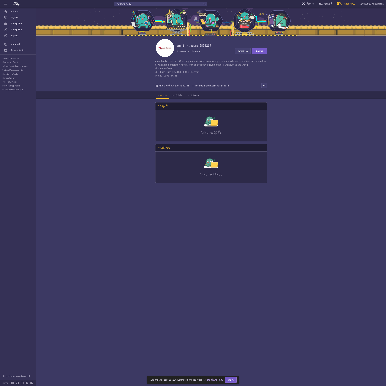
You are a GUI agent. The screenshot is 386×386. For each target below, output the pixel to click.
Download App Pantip (11, 86)
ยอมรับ (231, 380)
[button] (5, 4)
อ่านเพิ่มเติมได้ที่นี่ (215, 380)
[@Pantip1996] (18, 383)
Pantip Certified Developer (12, 90)
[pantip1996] (22, 383)
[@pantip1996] (32, 383)
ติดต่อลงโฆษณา (8, 78)
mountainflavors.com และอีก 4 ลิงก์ (210, 86)
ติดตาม (259, 51)
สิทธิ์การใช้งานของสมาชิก (12, 70)
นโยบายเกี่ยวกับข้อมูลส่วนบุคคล (14, 66)
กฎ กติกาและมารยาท (10, 58)
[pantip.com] (16, 4)
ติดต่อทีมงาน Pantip (10, 74)
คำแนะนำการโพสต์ (10, 62)
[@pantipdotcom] (27, 383)
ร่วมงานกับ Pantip (9, 82)
